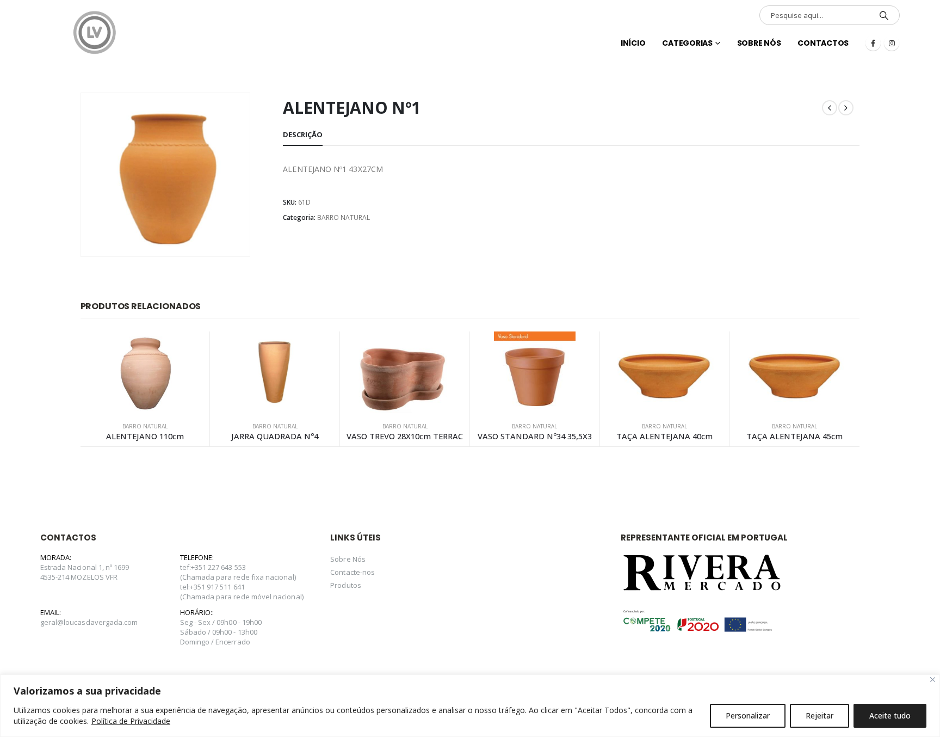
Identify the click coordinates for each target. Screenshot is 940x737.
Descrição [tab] (303, 134)
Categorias (687, 43)
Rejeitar (819, 715)
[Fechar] (932, 679)
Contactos (823, 43)
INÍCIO (633, 43)
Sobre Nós (759, 43)
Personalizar (748, 715)
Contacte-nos (352, 572)
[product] (145, 372)
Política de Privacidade (130, 721)
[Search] (884, 15)
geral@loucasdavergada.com (89, 622)
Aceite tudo (890, 715)
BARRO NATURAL (343, 217)
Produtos (345, 585)
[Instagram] (891, 43)
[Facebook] (873, 43)
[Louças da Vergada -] (94, 32)
